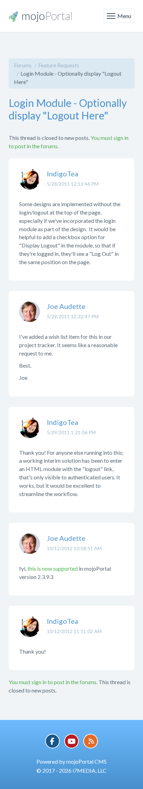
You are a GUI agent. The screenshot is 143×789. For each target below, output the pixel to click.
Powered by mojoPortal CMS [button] (71, 761)
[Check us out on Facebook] (52, 741)
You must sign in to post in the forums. (53, 682)
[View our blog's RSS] (90, 741)
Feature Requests (58, 65)
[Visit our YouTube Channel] (71, 741)
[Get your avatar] (29, 184)
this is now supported (52, 568)
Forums (23, 65)
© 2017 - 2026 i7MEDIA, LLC (71, 770)
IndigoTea (62, 173)
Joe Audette (66, 306)
